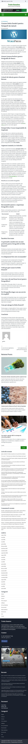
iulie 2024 (3, 581)
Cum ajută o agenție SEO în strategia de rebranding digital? (11, 436)
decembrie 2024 (4, 572)
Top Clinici (3, 705)
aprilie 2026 (3, 544)
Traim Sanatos (14, 5)
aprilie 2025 (3, 564)
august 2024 (3, 579)
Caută (2, 445)
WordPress (19, 742)
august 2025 (3, 555)
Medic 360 (3, 706)
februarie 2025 (4, 568)
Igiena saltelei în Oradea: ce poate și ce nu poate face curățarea (13, 453)
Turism (2, 616)
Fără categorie (4, 600)
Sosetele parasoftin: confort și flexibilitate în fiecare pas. (15, 520)
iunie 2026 (3, 539)
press (5, 665)
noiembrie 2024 (4, 575)
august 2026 (3, 535)
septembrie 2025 (4, 552)
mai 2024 (3, 586)
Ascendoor (8, 742)
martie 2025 (3, 566)
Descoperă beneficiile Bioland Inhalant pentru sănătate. (12, 512)
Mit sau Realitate (4, 605)
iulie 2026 (3, 537)
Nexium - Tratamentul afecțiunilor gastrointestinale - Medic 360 (13, 522)
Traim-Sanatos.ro (5, 624)
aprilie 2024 (3, 588)
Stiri (2, 614)
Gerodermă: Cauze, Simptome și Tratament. (12, 516)
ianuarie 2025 (3, 570)
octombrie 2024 (4, 577)
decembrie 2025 (4, 548)
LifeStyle (3, 602)
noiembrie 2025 (4, 550)
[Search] (26, 15)
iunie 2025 (3, 559)
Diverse (2, 598)
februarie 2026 (4, 546)
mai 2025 (3, 561)
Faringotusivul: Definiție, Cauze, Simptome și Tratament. (13, 524)
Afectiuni (3, 596)
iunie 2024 (3, 584)
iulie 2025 (3, 557)
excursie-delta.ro (13, 176)
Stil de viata (3, 611)
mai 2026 (3, 541)
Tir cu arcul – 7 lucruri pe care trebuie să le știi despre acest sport (13, 456)
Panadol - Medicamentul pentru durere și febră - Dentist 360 (12, 510)
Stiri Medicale (4, 708)
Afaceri (2, 594)
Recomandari (4, 21)
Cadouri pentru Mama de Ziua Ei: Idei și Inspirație (13, 406)
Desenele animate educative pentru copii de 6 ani (13, 376)
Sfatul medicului (4, 609)
